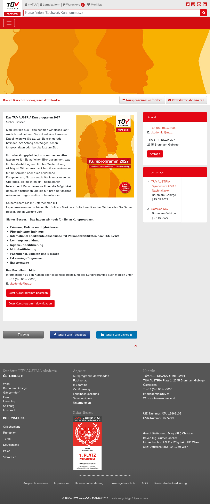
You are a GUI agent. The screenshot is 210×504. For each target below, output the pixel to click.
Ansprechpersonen (35, 483)
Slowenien (9, 457)
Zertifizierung (81, 389)
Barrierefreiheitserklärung (170, 483)
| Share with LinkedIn (118, 334)
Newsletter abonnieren (188, 100)
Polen (6, 450)
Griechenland (12, 426)
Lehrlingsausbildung (86, 393)
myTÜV (32, 4)
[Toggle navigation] (9, 23)
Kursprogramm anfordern (144, 100)
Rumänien (9, 432)
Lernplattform (51, 4)
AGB (145, 483)
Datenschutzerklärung (89, 483)
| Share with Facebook (71, 334)
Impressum (61, 483)
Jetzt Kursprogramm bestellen (28, 292)
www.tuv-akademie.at (161, 398)
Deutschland (11, 444)
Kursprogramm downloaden (91, 376)
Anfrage (155, 153)
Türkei (7, 438)
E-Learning (80, 384)
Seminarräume (82, 398)
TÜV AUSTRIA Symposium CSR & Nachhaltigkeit (164, 186)
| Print (25, 334)
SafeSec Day (159, 208)
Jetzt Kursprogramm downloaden (30, 303)
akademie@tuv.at (21, 283)
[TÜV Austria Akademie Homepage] (12, 8)
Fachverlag (80, 380)
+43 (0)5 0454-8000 (163, 128)
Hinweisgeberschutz (123, 483)
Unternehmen (82, 402)
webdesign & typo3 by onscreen (130, 498)
